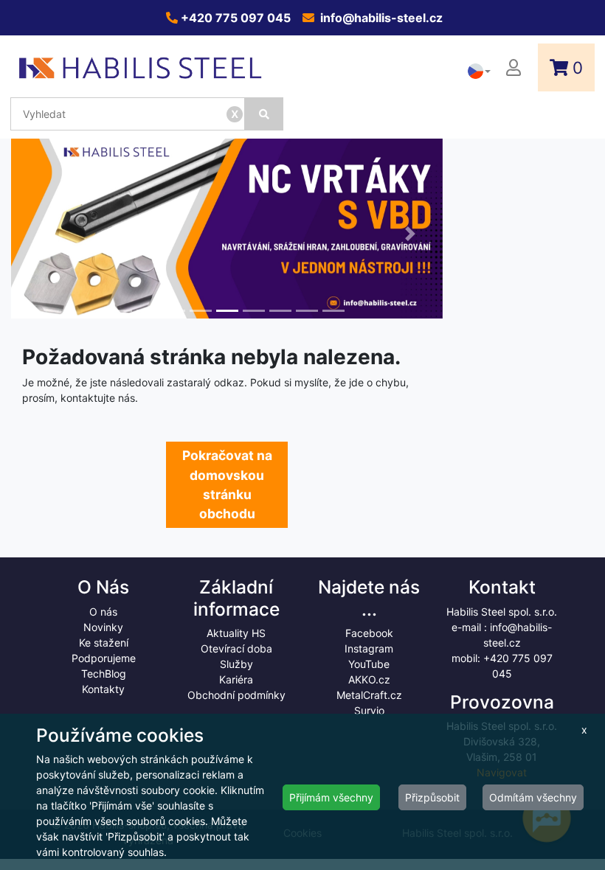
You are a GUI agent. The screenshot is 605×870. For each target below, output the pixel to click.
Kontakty (103, 689)
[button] (43, 234)
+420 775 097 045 (234, 17)
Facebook (369, 633)
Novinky (103, 627)
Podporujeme (104, 658)
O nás (103, 611)
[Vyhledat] (264, 113)
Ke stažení (103, 642)
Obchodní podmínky (236, 695)
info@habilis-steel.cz (380, 17)
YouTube (369, 664)
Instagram (369, 648)
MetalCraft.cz (369, 695)
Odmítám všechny (533, 797)
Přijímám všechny (331, 797)
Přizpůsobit (432, 797)
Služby (236, 664)
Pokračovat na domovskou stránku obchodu (227, 484)
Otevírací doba (236, 648)
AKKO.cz (369, 679)
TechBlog (103, 673)
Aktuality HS (236, 633)
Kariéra (236, 679)
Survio (369, 710)
